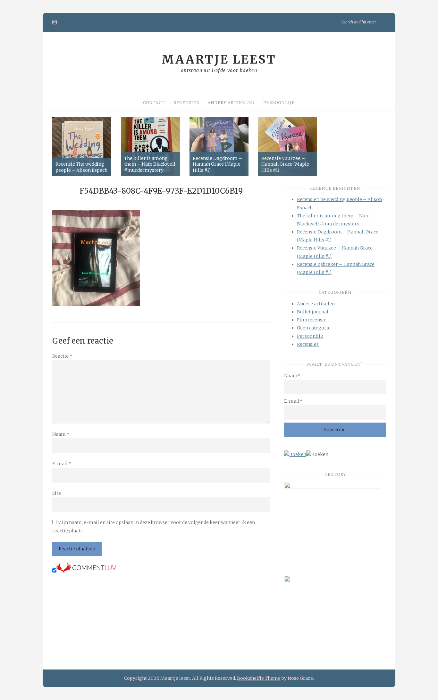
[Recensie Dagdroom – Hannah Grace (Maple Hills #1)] (219, 146)
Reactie (62, 356)
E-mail (62, 464)
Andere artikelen (231, 102)
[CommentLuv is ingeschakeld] (86, 571)
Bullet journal (312, 312)
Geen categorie (314, 328)
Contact (154, 102)
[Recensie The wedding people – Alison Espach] (81, 146)
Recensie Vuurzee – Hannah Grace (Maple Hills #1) (285, 164)
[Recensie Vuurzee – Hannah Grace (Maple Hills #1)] (287, 146)
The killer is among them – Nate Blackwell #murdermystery (149, 164)
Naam (61, 434)
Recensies (186, 102)
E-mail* (293, 401)
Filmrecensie (311, 320)
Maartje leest (219, 59)
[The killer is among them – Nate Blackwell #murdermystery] (150, 146)
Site (56, 493)
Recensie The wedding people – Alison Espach (81, 167)
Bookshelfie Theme (259, 678)
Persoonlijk (279, 102)
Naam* (292, 376)
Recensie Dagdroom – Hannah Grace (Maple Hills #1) (217, 164)
